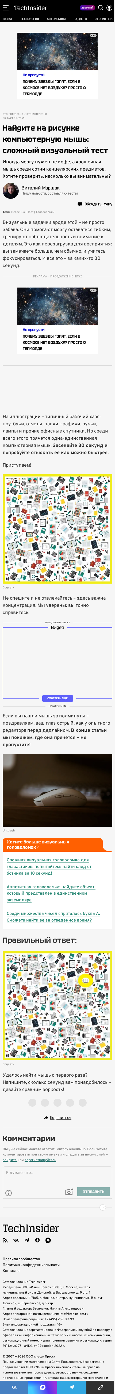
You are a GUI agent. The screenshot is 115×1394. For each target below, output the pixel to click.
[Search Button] (101, 8)
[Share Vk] (14, 1387)
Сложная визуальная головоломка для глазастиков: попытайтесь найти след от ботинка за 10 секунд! (49, 867)
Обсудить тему (98, 204)
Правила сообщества (21, 1259)
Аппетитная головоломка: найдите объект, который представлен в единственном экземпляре (51, 893)
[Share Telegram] (72, 1387)
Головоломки (45, 212)
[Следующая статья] (57, 1207)
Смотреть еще (57, 698)
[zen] (37, 1240)
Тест (30, 212)
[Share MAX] (42, 1387)
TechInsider (30, 7)
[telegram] (26, 1240)
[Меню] (6, 8)
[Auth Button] (109, 8)
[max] (48, 1240)
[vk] (16, 1240)
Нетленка (18, 212)
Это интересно (13, 114)
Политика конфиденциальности (31, 1265)
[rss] (5, 1240)
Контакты (11, 1271)
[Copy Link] (100, 1387)
